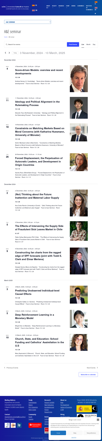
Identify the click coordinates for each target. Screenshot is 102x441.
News (61, 402)
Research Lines (48, 412)
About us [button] (48, 7)
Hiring (73, 6)
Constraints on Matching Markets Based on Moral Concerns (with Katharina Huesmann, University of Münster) (40, 131)
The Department (64, 405)
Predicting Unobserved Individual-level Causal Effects (37, 292)
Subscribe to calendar (88, 375)
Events (5, 37)
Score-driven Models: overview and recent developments (39, 71)
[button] (98, 420)
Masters (31, 405)
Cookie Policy (73, 437)
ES (36, 5)
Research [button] (61, 6)
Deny (75, 433)
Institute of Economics (89, 7)
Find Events (73, 44)
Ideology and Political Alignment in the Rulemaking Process (37, 103)
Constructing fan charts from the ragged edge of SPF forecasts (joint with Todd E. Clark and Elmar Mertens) (38, 256)
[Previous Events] (5, 53)
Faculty (30, 417)
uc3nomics (80, 6)
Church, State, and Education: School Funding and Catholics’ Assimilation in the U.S (39, 342)
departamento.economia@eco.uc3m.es (15, 417)
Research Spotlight (49, 402)
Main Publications (49, 405)
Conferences (48, 419)
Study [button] (67, 6)
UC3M (62, 410)
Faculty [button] (54, 6)
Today (15, 53)
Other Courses (32, 410)
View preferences (91, 433)
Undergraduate (33, 402)
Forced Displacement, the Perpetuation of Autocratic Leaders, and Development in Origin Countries (39, 161)
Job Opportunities (65, 417)
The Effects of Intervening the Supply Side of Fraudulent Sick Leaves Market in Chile (39, 227)
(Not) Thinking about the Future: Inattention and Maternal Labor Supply (37, 196)
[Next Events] (9, 53)
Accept (58, 433)
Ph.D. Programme (33, 407)
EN (36, 10)
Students (31, 419)
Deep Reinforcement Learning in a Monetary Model (34, 316)
